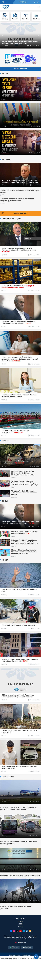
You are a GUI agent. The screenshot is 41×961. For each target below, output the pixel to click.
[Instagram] (14, 931)
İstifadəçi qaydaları (14, 955)
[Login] (38, 2)
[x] (17, 931)
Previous (2, 36)
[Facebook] (11, 931)
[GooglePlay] (14, 948)
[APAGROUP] (20, 942)
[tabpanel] (20, 36)
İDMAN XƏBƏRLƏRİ (20, 213)
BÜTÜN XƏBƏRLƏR (20, 68)
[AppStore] (27, 948)
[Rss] (30, 931)
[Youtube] (20, 931)
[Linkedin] (27, 931)
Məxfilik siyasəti (27, 955)
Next (38, 36)
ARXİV (20, 924)
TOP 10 (20, 926)
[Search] (34, 2)
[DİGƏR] (38, 7)
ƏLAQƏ (20, 921)
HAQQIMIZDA (20, 918)
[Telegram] (23, 931)
